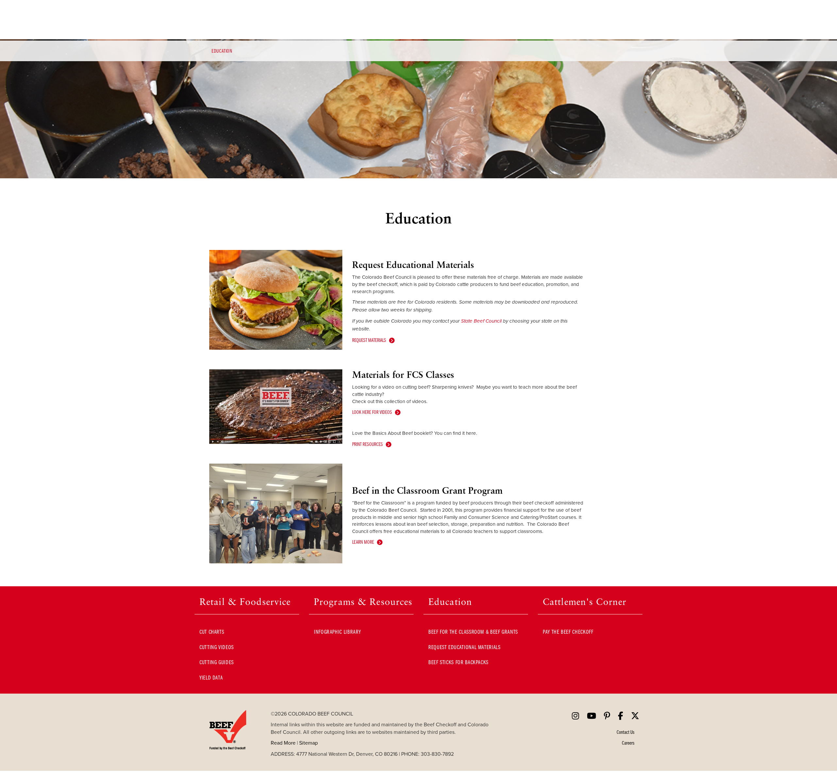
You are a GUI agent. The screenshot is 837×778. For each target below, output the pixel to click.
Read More (283, 742)
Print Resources (367, 444)
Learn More (363, 542)
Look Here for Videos (372, 412)
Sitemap (308, 742)
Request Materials (369, 340)
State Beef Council (482, 321)
